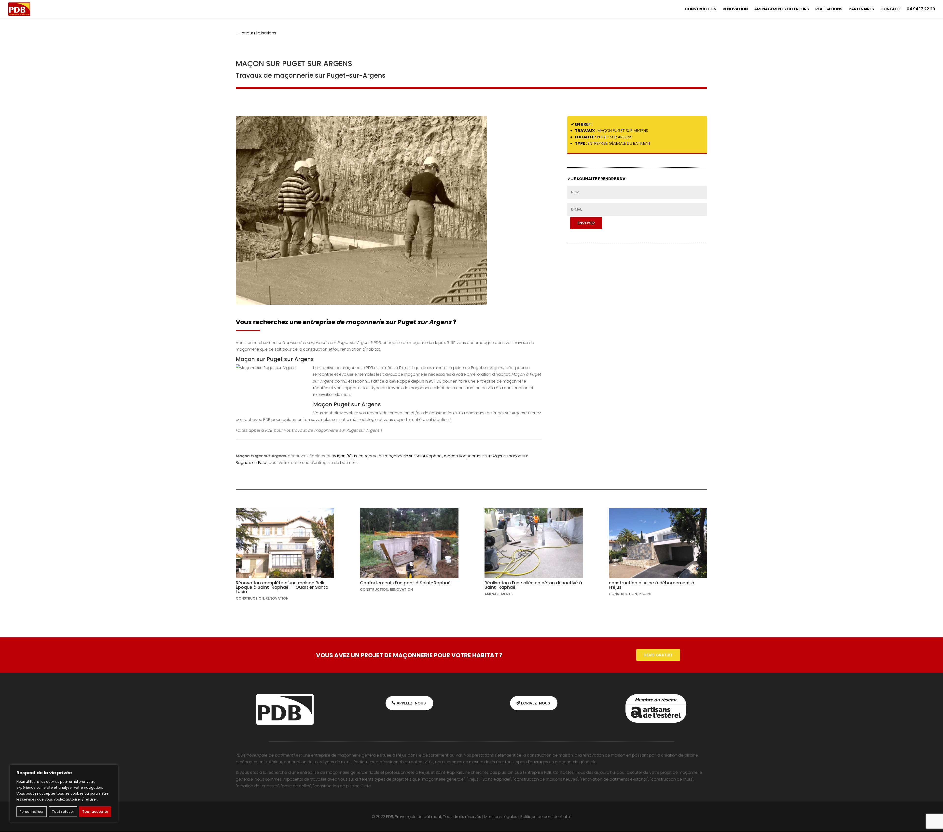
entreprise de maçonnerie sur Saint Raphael (400, 456)
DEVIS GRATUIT (658, 655)
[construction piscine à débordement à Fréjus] (658, 543)
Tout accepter (95, 811)
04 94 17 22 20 (921, 9)
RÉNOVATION (735, 9)
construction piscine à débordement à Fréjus (651, 585)
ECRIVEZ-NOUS (535, 703)
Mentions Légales (500, 816)
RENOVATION (277, 598)
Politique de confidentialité (545, 816)
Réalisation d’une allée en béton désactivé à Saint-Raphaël (533, 585)
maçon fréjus (344, 456)
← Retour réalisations (256, 33)
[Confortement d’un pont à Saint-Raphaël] (409, 543)
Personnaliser (31, 811)
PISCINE (645, 593)
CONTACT (890, 9)
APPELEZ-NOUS (411, 703)
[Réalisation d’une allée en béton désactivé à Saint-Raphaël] (534, 543)
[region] (64, 793)
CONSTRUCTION (700, 9)
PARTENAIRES (861, 9)
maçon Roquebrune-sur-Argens (475, 456)
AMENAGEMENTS (499, 593)
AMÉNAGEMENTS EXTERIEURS (781, 9)
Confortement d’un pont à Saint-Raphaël (406, 583)
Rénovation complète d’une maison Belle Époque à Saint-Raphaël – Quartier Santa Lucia (282, 587)
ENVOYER (586, 223)
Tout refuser (63, 811)
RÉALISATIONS (828, 9)
